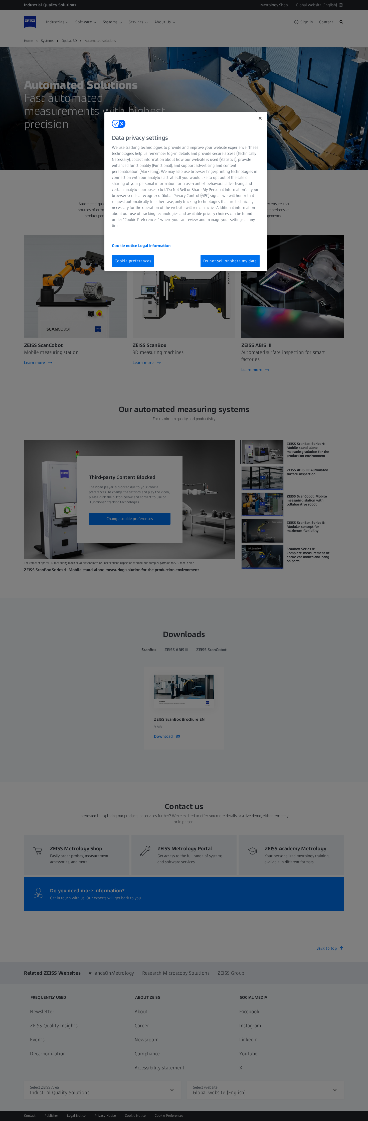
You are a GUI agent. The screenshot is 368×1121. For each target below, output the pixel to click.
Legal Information (154, 245)
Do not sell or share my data (230, 261)
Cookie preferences (133, 261)
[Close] (260, 118)
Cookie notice (125, 245)
